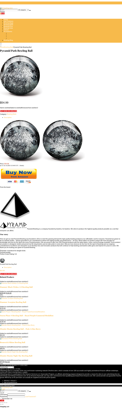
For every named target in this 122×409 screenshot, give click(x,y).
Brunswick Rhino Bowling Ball (12, 342)
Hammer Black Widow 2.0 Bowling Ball (16, 287)
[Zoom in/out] (6, 402)
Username (3, 394)
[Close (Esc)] (1, 402)
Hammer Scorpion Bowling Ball (13, 302)
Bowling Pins (8, 26)
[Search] (30, 10)
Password (3, 396)
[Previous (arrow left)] (1, 404)
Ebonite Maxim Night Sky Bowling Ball (16, 356)
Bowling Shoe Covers (15, 33)
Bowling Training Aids (15, 35)
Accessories (8, 31)
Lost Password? (30, 396)
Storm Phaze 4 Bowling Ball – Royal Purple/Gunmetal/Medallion (26, 315)
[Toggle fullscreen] (4, 402)
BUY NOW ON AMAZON (8, 111)
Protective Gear (13, 38)
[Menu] (1, 44)
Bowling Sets (8, 28)
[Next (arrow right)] (2, 404)
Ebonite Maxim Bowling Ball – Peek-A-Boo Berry (20, 329)
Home (6, 19)
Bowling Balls (8, 24)
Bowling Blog (8, 40)
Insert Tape (11, 36)
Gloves (6, 30)
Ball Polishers (8, 21)
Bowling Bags (8, 23)
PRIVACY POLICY (10, 381)
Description (8, 117)
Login (2, 400)
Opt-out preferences (10, 382)
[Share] (2, 402)
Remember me (7, 398)
